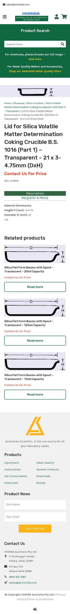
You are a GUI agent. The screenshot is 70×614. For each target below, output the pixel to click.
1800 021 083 (17, 576)
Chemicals (11, 482)
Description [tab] (35, 193)
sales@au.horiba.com (23, 582)
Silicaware (18, 103)
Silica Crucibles (35, 103)
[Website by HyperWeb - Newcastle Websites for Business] (35, 609)
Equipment (11, 462)
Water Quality (45, 462)
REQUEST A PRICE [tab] (35, 198)
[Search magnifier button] (62, 44)
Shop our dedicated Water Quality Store (35, 71)
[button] (5, 16)
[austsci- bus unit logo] (31, 18)
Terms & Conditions (40, 599)
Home (7, 103)
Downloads (43, 476)
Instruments (12, 469)
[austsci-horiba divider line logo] (40, 13)
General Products (47, 469)
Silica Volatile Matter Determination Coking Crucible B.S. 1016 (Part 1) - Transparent (35, 107)
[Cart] (64, 16)
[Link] (57, 17)
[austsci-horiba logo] (31, 13)
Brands (41, 482)
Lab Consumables (15, 476)
